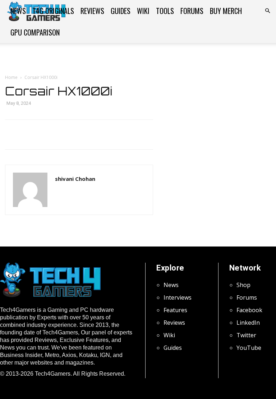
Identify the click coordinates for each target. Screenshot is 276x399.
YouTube (248, 348)
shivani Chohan (75, 178)
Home (11, 77)
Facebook (249, 310)
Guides (120, 10)
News (18, 10)
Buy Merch (226, 10)
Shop (243, 285)
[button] (267, 11)
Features (175, 310)
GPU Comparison (35, 32)
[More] (194, 134)
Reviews (92, 10)
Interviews (178, 297)
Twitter (246, 335)
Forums (191, 10)
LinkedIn (248, 323)
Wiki (143, 10)
